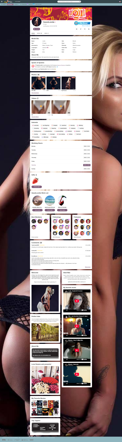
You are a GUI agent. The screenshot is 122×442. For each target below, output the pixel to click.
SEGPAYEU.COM (29, 437)
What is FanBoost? (86, 25)
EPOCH (24, 437)
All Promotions (23, 4)
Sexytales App (38, 4)
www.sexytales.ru (15, 437)
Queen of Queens (61, 65)
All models (3, 4)
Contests (30, 4)
